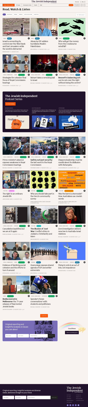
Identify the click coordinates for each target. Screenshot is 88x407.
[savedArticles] (82, 5)
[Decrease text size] (81, 2)
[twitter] (76, 405)
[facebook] (73, 405)
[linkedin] (68, 405)
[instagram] (70, 405)
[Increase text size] (84, 2)
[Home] (44, 2)
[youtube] (78, 405)
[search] (84, 5)
